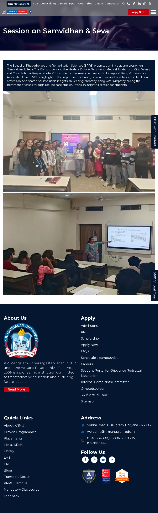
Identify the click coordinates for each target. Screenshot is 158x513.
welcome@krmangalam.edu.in (111, 432)
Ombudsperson (93, 388)
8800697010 (119, 438)
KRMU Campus (15, 483)
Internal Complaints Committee (105, 382)
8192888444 (96, 443)
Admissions (89, 326)
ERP (7, 464)
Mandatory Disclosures (21, 489)
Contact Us (112, 3)
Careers (62, 3)
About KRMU (14, 425)
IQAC (72, 3)
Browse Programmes (20, 432)
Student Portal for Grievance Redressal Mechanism (111, 373)
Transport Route (17, 477)
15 (133, 438)
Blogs (8, 470)
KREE (85, 332)
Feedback (11, 496)
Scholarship (90, 338)
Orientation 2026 (18, 4)
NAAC (81, 3)
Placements (13, 438)
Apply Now (138, 12)
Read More (16, 389)
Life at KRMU (14, 445)
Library (98, 3)
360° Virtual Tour (154, 285)
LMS (7, 457)
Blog (89, 3)
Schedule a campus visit (99, 358)
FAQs (85, 351)
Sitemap (87, 401)
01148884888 (97, 438)
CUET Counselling (44, 3)
